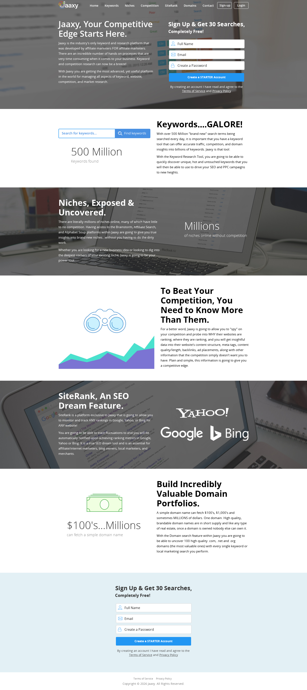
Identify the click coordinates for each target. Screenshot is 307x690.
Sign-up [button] (224, 5)
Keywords (112, 6)
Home (94, 6)
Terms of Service (193, 91)
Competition (150, 6)
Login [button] (241, 5)
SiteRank (171, 6)
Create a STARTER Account (207, 77)
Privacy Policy (221, 91)
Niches (129, 6)
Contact (208, 6)
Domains (190, 6)
